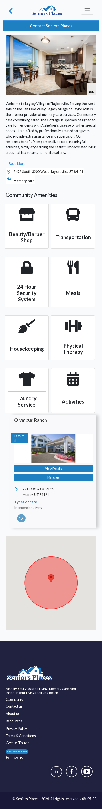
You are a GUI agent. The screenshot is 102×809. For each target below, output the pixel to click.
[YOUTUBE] (87, 771)
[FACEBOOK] (71, 771)
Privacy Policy (16, 728)
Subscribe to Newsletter (17, 752)
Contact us (14, 706)
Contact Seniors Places (51, 25)
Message (53, 478)
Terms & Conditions (21, 736)
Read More (17, 164)
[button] (92, 39)
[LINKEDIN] (56, 771)
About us (13, 714)
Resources (14, 721)
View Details (53, 469)
